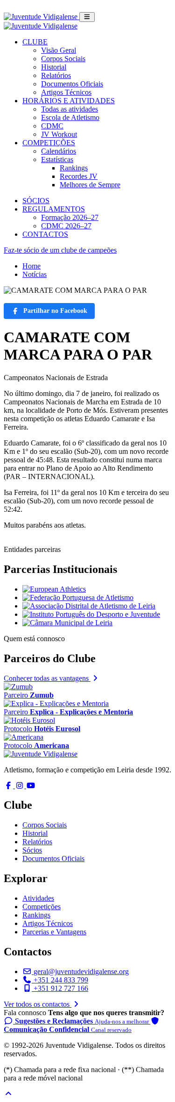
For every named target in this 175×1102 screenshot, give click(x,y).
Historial (53, 67)
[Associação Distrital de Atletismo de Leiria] (88, 606)
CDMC (52, 126)
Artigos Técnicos (66, 92)
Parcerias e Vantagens (54, 932)
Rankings (74, 168)
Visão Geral (58, 50)
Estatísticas (57, 159)
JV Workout (59, 134)
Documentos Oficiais (72, 84)
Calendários (58, 151)
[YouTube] (30, 786)
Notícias (34, 274)
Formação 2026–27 (69, 217)
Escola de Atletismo (70, 117)
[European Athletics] (54, 589)
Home (31, 266)
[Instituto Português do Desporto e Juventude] (91, 614)
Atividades (38, 898)
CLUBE (35, 42)
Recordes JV (79, 176)
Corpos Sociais (63, 59)
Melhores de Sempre (90, 185)
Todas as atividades (69, 109)
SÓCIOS (35, 201)
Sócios (32, 850)
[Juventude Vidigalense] (40, 754)
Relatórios (56, 75)
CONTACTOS (45, 234)
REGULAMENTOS (53, 209)
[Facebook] (9, 786)
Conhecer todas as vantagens (47, 678)
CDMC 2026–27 (66, 226)
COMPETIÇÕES (48, 143)
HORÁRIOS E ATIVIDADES (68, 101)
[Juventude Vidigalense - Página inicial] (41, 17)
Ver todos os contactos (37, 1004)
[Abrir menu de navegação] (87, 17)
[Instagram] (20, 786)
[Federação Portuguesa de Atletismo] (77, 597)
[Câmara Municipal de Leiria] (67, 623)
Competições (41, 907)
